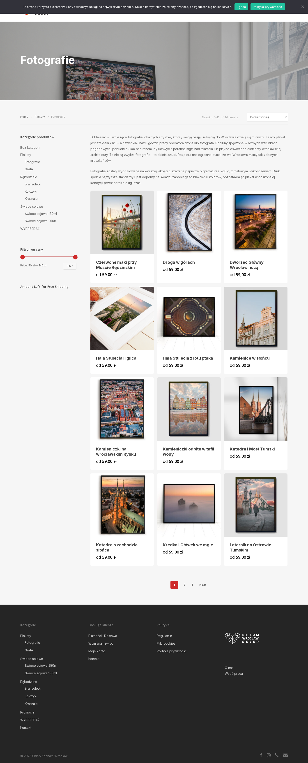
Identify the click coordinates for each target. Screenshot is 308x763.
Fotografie (32, 162)
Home (24, 116)
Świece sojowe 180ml (41, 214)
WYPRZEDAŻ (30, 229)
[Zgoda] (302, 7)
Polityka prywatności (172, 651)
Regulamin (164, 636)
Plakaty (40, 116)
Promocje (27, 712)
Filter (70, 266)
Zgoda (241, 7)
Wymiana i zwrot (100, 643)
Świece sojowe (31, 206)
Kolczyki (31, 191)
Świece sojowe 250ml (41, 221)
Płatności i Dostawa (102, 636)
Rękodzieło (28, 177)
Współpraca (234, 673)
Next (202, 585)
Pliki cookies (166, 643)
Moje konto (96, 651)
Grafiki (29, 169)
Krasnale (31, 198)
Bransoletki (33, 184)
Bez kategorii (30, 147)
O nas (229, 668)
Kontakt (25, 727)
